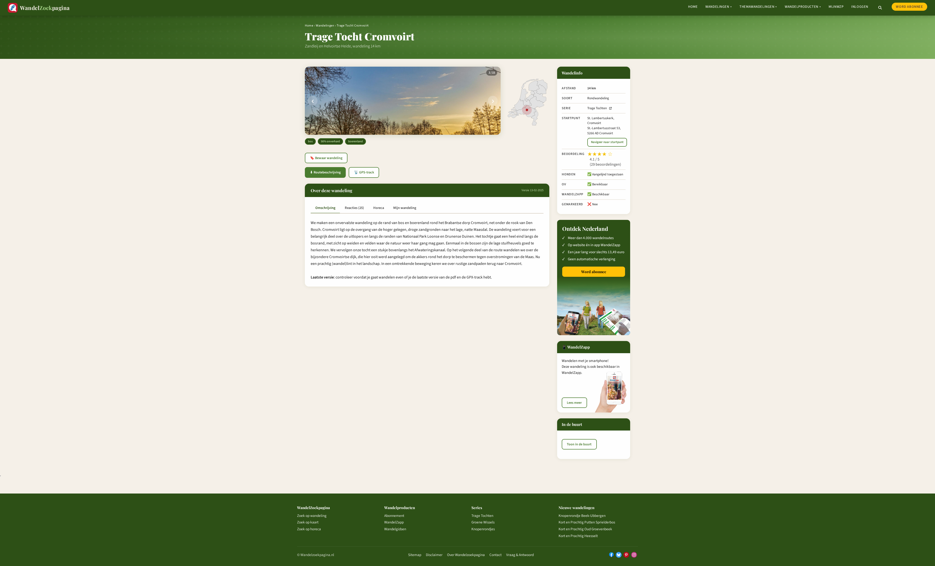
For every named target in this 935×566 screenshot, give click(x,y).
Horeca (378, 207)
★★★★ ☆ (600, 154)
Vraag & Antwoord (520, 554)
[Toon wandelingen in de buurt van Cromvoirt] (527, 110)
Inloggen (859, 6)
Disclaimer (434, 554)
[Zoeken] (880, 8)
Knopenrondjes (483, 529)
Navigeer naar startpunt (607, 142)
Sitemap (414, 554)
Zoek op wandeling (312, 515)
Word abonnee (909, 6)
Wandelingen (718, 6)
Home (693, 6)
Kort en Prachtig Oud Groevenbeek (585, 529)
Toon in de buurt (579, 444)
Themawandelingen (758, 6)
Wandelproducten (803, 6)
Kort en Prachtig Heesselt (578, 536)
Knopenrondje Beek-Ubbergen (582, 515)
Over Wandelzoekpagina (466, 554)
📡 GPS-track (364, 172)
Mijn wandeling (404, 207)
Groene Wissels (483, 522)
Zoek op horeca (309, 529)
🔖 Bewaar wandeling (326, 158)
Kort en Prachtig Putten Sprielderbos (587, 522)
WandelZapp (394, 522)
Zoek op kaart (307, 522)
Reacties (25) (354, 207)
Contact (495, 554)
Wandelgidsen (395, 529)
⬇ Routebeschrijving (325, 172)
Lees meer (574, 402)
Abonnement (394, 515)
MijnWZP (836, 6)
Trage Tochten (597, 108)
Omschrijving (325, 207)
